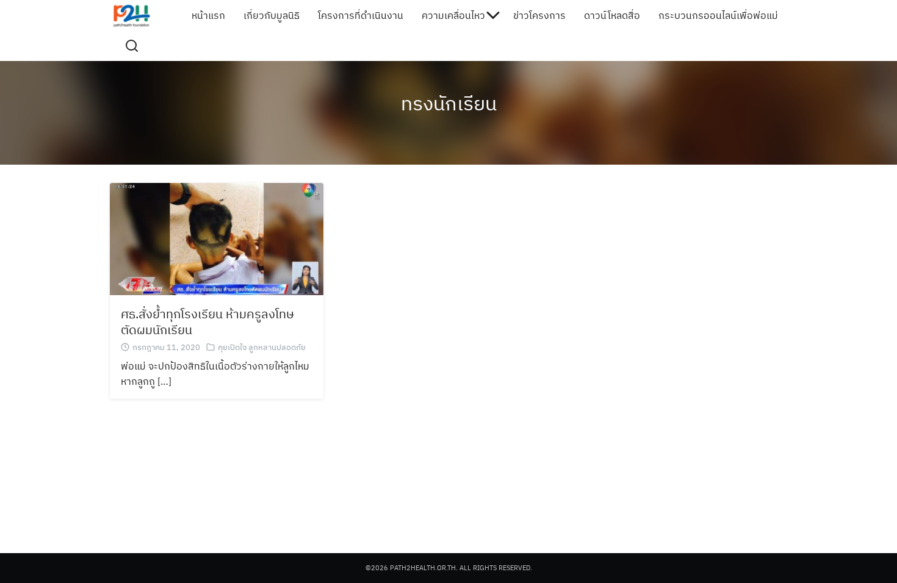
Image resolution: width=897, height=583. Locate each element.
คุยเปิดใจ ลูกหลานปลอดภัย (262, 347)
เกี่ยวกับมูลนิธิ (271, 15)
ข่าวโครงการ (539, 15)
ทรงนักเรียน (449, 103)
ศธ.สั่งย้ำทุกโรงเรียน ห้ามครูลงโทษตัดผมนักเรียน (207, 322)
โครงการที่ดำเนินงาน (360, 15)
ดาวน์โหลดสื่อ (612, 15)
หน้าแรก (208, 15)
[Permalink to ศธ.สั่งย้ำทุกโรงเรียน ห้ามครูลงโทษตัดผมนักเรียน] (216, 238)
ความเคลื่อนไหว (453, 15)
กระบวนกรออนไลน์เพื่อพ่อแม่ (718, 15)
